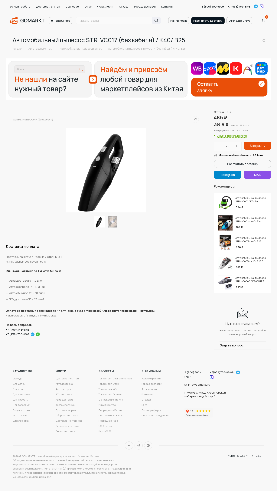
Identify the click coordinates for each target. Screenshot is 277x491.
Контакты (167, 6)
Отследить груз (239, 20)
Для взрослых (21, 405)
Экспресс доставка (68, 426)
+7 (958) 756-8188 (239, 6)
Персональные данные (155, 415)
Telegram (256, 6)
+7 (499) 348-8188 (18, 330)
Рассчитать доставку (208, 20)
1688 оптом (105, 426)
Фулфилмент (105, 6)
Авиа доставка (64, 399)
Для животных (21, 394)
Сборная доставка (67, 415)
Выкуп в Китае (107, 405)
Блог (144, 405)
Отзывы (124, 6)
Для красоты (20, 399)
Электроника (21, 420)
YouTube (148, 445)
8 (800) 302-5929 (213, 6)
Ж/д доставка (64, 394)
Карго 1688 (105, 431)
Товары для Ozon (109, 383)
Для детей (19, 383)
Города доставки (145, 6)
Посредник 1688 (108, 420)
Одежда (17, 378)
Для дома (18, 389)
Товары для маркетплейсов (115, 378)
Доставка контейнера (69, 420)
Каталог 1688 (23, 371)
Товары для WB (107, 389)
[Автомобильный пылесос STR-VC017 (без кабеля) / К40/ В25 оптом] (106, 170)
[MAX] (257, 174)
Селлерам (72, 6)
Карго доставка (65, 405)
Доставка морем (66, 410)
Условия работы (20, 6)
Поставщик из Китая (111, 415)
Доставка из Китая (48, 6)
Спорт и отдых (21, 410)
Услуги (61, 371)
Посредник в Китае (110, 410)
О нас (88, 6)
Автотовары (20, 415)
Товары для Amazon (110, 394)
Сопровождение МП (111, 399)
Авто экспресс (64, 389)
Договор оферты (151, 410)
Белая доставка (65, 431)
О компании (151, 371)
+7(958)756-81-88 (222, 372)
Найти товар (178, 20)
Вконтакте (129, 445)
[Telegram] (32, 334)
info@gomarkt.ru (199, 385)
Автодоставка (64, 383)
